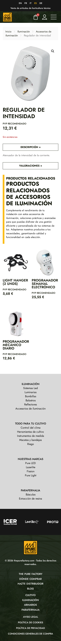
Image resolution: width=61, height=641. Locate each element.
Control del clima (30, 428)
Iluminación (23, 31)
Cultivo (30, 595)
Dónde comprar (30, 579)
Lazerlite (30, 467)
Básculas (30, 494)
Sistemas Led (30, 388)
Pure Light (30, 475)
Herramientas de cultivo (30, 432)
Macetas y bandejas (30, 440)
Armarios (30, 605)
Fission (30, 471)
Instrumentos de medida (30, 436)
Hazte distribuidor (30, 584)
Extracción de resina (30, 499)
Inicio (8, 31)
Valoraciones (29, 166)
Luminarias (30, 392)
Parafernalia (30, 610)
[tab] (30, 147)
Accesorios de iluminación (30, 409)
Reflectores (30, 404)
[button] (53, 51)
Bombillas (30, 396)
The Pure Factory (30, 574)
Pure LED (30, 463)
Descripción (30, 147)
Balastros (31, 400)
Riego (30, 444)
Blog (30, 589)
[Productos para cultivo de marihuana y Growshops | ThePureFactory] (17, 17)
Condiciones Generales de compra (30, 633)
